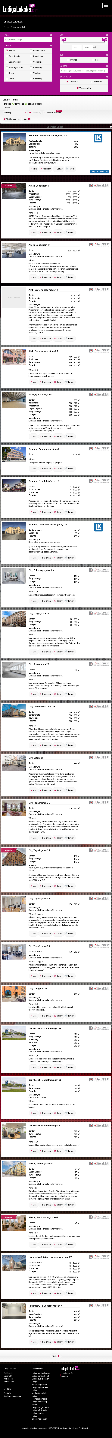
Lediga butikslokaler (40, 1379)
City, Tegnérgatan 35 (39, 802)
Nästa (25, 119)
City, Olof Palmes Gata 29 (42, 706)
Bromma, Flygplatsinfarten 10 (44, 481)
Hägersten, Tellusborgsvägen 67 (45, 1305)
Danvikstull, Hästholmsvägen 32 (45, 1080)
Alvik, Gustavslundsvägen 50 (43, 351)
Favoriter (36, 113)
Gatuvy (59, 169)
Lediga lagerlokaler (40, 1387)
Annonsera (8, 1379)
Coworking (37, 62)
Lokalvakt (8, 1376)
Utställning (37, 67)
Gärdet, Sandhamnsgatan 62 (43, 1217)
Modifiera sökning (13, 119)
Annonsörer (9, 1382)
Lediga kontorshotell (40, 1376)
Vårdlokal (37, 73)
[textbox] (28, 40)
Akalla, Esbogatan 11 (39, 185)
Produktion (38, 56)
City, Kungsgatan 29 (39, 613)
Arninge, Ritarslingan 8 (40, 394)
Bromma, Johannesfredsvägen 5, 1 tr (48, 135)
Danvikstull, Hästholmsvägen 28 (45, 1028)
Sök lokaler (8, 1373)
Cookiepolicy (84, 1428)
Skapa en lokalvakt (53, 112)
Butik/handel (14, 56)
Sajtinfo (7, 1393)
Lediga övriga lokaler (40, 1407)
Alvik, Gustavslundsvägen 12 (43, 290)
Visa (35, 169)
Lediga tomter (38, 1413)
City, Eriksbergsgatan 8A (41, 570)
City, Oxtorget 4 (37, 757)
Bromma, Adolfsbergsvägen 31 (45, 449)
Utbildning (37, 79)
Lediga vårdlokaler (39, 1410)
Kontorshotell (39, 50)
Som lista (74, 82)
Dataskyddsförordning (68, 1428)
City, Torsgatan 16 (38, 988)
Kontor (12, 50)
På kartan (98, 82)
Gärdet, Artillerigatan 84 (41, 1163)
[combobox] (28, 39)
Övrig (11, 73)
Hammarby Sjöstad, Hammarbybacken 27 (50, 1257)
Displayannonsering (12, 1396)
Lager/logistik (15, 62)
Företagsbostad (16, 67)
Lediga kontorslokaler (41, 1373)
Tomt (11, 79)
